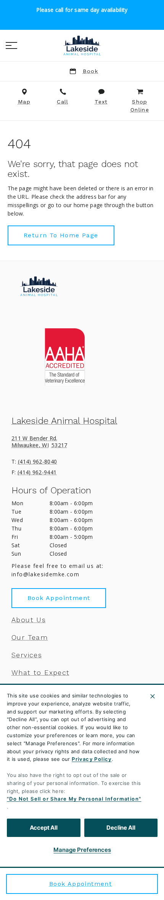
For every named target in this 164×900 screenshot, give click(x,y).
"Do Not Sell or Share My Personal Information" (74, 799)
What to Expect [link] (40, 672)
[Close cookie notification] (152, 696)
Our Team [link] (29, 637)
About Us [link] (28, 619)
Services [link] (26, 655)
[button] (11, 45)
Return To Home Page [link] (61, 235)
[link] (82, 45)
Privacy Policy (92, 759)
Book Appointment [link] (80, 883)
